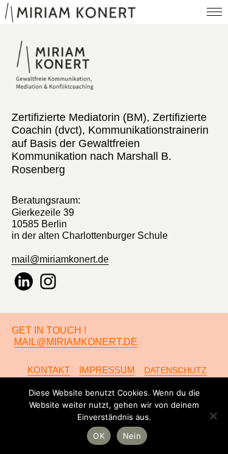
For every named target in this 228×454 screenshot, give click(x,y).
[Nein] (213, 416)
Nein (132, 436)
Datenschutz (175, 370)
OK (99, 436)
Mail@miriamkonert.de (75, 342)
